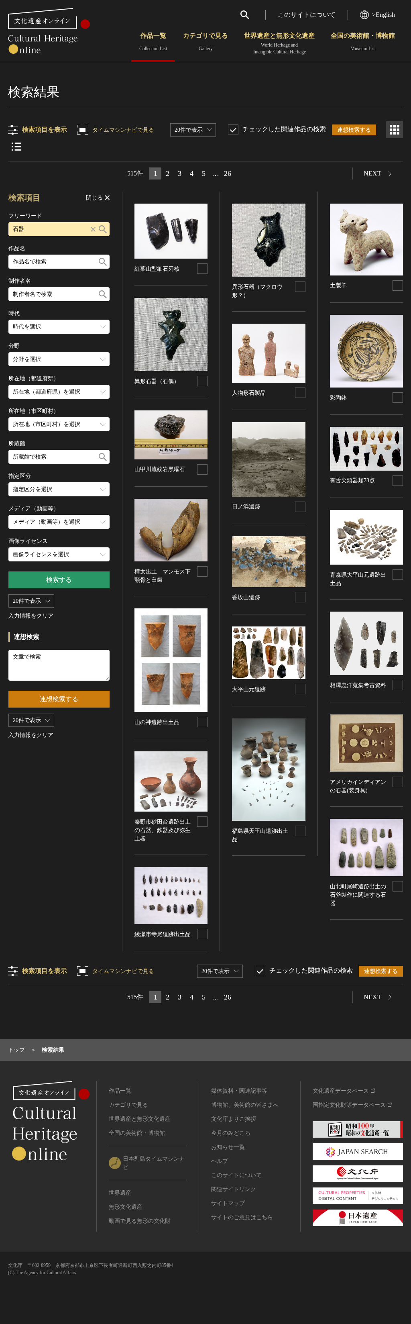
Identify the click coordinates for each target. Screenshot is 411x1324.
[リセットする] (93, 229)
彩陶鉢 (338, 398)
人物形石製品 (249, 393)
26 (227, 173)
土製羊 (338, 285)
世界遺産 (120, 1193)
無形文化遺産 (125, 1207)
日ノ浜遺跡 (246, 507)
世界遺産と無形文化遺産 (279, 43)
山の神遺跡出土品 (156, 722)
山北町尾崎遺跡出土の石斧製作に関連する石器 (358, 894)
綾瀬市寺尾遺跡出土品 (162, 934)
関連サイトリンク (233, 1189)
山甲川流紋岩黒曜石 (159, 469)
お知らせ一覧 (228, 1147)
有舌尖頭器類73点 (352, 480)
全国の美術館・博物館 (363, 41)
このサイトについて (307, 14)
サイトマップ (228, 1203)
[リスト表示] (16, 146)
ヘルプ (219, 1161)
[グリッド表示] (394, 129)
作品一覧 (153, 41)
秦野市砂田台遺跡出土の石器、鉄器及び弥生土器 (162, 830)
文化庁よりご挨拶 (233, 1119)
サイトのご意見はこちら (242, 1217)
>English (383, 14)
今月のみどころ (230, 1133)
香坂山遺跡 (246, 597)
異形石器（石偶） (156, 381)
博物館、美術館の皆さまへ (245, 1105)
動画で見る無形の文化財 (140, 1221)
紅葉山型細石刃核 (156, 269)
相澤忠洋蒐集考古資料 (358, 685)
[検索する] (103, 229)
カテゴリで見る (205, 41)
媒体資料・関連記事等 (239, 1091)
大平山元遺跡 (249, 689)
